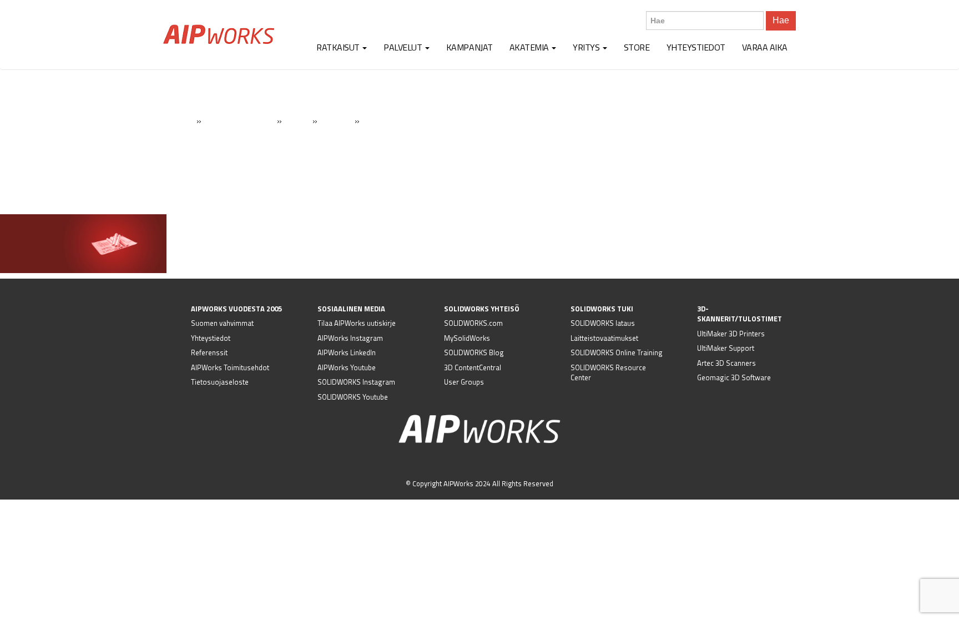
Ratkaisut (338, 47)
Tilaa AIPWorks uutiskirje (356, 323)
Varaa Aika (765, 47)
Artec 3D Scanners (726, 363)
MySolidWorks (467, 338)
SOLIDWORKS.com (473, 323)
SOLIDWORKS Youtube (352, 396)
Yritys (587, 47)
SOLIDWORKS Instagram (356, 381)
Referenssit (209, 352)
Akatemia (530, 47)
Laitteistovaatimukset (604, 338)
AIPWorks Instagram (350, 338)
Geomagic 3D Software (734, 377)
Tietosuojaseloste (220, 381)
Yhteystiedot (696, 47)
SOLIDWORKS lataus (603, 323)
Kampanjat (469, 47)
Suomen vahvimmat (222, 323)
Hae (781, 20)
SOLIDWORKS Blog (474, 352)
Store (637, 47)
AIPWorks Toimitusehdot (230, 367)
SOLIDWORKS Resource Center (608, 373)
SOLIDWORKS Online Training (617, 352)
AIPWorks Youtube (346, 367)
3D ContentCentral (472, 367)
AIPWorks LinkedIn (346, 352)
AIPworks (218, 34)
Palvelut (403, 47)
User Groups (464, 381)
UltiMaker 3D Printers (731, 333)
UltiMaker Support (725, 348)
